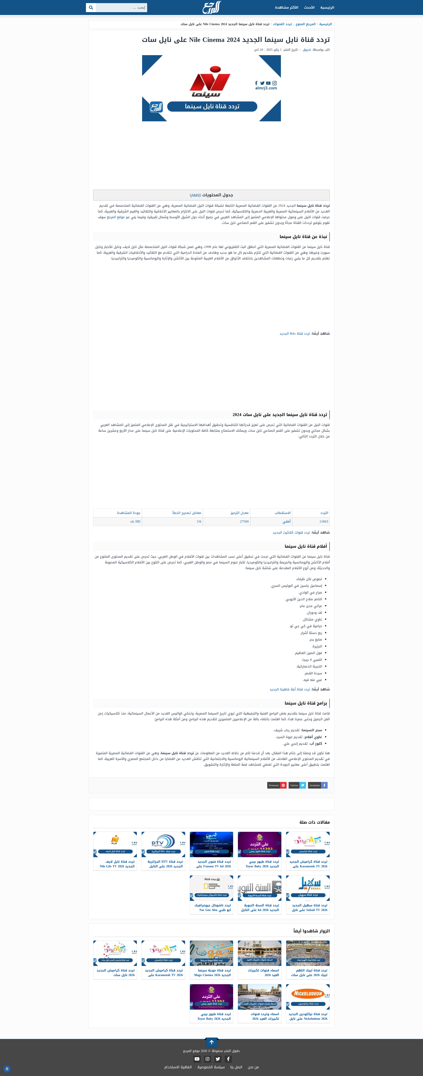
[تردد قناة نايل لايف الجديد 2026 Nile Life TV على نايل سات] (115, 844)
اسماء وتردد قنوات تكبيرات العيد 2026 (265, 1016)
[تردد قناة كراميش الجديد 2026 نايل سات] (115, 953)
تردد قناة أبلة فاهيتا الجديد (290, 689)
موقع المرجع (116, 217)
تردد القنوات (282, 24)
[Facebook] (228, 1059)
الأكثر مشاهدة (287, 7)
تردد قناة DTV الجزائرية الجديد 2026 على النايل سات (165, 866)
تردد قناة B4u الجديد (295, 333)
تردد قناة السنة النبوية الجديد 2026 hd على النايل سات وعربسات (260, 910)
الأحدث (309, 7)
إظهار (195, 195)
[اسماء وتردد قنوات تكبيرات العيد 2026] (259, 997)
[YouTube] (197, 1059)
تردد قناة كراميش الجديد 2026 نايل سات (116, 972)
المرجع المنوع (306, 24)
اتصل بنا (236, 1067)
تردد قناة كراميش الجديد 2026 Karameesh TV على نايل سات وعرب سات (308, 866)
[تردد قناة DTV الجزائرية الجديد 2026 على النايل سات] (163, 844)
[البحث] (91, 7)
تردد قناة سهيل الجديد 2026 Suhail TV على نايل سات (309, 910)
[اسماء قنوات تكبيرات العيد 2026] (259, 953)
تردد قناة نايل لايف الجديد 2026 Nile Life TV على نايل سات (117, 866)
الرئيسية (327, 7)
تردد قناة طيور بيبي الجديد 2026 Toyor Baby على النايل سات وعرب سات (262, 868)
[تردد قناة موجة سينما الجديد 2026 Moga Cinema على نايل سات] (211, 953)
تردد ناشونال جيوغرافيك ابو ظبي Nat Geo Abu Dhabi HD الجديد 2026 (213, 910)
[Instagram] (207, 1059)
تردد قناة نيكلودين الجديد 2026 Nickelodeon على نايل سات (308, 1019)
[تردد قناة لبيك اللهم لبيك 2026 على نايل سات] (308, 953)
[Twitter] (217, 1059)
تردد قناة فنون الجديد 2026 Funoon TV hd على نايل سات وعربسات (213, 866)
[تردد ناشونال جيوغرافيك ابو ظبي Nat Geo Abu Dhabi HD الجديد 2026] (211, 888)
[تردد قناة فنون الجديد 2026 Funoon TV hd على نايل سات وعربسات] (211, 844)
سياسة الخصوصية (211, 1067)
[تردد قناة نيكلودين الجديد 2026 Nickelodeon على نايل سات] (308, 997)
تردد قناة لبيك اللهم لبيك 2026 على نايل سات (309, 972)
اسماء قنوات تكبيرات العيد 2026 (263, 972)
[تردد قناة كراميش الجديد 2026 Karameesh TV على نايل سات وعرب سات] (308, 844)
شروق (307, 50)
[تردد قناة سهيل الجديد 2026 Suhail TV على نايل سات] (308, 888)
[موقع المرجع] (211, 8)
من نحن (253, 1067)
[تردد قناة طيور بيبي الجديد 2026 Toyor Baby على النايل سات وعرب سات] (259, 844)
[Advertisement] (211, 156)
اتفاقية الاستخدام (178, 1067)
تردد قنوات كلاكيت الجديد (291, 532)
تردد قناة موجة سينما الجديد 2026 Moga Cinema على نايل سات (212, 975)
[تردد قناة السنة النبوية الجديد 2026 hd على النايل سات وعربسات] (259, 888)
